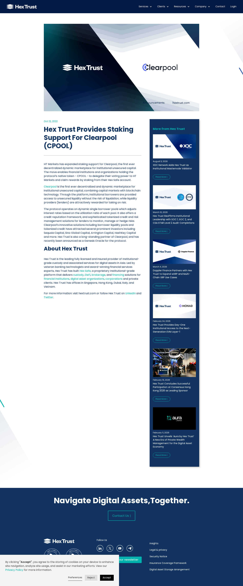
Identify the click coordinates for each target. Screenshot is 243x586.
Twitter (48, 297)
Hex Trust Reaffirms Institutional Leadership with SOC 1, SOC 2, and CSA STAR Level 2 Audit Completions (173, 219)
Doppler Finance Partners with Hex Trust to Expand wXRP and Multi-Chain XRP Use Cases (172, 274)
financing (118, 275)
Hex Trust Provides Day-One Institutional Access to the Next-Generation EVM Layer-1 (171, 328)
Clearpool (50, 187)
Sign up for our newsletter (121, 560)
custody (78, 275)
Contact (220, 6)
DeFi (87, 275)
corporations (113, 279)
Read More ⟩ (162, 176)
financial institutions (56, 279)
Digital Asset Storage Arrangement (170, 569)
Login (233, 6)
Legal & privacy (158, 549)
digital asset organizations (87, 279)
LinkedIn (130, 293)
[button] (145, 6)
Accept (107, 577)
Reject (91, 577)
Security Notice (158, 556)
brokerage (98, 275)
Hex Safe (85, 271)
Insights (154, 543)
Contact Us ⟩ (121, 516)
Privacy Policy (14, 570)
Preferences (75, 577)
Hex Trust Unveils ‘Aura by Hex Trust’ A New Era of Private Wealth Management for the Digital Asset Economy (173, 441)
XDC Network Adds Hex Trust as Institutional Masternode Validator (172, 166)
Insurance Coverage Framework (168, 563)
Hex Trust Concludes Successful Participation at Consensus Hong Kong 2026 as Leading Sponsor (172, 387)
